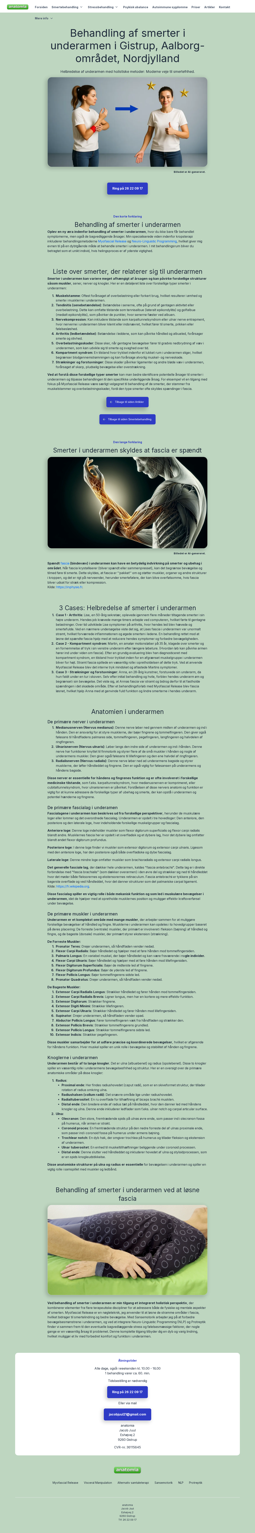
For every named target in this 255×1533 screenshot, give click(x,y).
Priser (195, 7)
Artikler (209, 7)
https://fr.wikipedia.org (72, 886)
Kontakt (224, 7)
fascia (65, 563)
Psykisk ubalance (135, 7)
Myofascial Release (112, 241)
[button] (68, 7)
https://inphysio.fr (69, 587)
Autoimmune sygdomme (170, 7)
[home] (18, 7)
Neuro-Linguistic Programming (154, 241)
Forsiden (41, 7)
